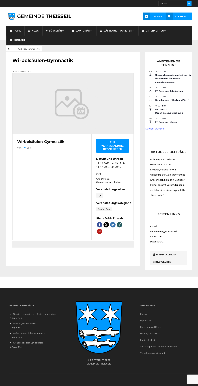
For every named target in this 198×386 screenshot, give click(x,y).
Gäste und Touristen (117, 30)
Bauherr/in (82, 30)
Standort (181, 16)
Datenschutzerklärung (150, 327)
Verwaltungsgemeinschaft (164, 231)
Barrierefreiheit (147, 340)
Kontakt (19, 40)
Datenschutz (157, 241)
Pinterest (99, 231)
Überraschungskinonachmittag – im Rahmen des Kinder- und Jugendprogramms (173, 78)
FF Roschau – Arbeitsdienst (169, 91)
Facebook (99, 224)
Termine (157, 16)
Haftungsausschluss (150, 333)
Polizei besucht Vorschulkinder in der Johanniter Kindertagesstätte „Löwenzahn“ (167, 190)
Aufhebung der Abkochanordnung (167, 174)
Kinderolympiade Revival (163, 169)
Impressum (156, 236)
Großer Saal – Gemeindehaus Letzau (109, 180)
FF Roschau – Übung (166, 121)
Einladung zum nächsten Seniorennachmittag (34, 314)
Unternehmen (154, 30)
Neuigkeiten (163, 261)
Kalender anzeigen (154, 128)
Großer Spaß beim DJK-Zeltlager (167, 179)
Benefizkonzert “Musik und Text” (171, 100)
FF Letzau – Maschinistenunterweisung (169, 111)
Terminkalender (165, 254)
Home (17, 30)
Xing (119, 224)
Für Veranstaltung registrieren (112, 146)
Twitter (106, 224)
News (35, 30)
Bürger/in (55, 30)
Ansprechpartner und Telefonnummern (158, 346)
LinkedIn (113, 224)
